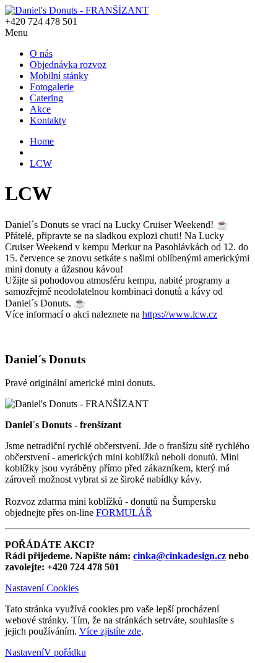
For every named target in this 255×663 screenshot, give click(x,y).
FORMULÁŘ (124, 512)
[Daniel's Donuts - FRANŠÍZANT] (77, 10)
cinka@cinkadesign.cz (179, 556)
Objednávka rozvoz (68, 64)
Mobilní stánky (59, 75)
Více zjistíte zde (110, 631)
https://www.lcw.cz (179, 314)
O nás (41, 53)
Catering (46, 98)
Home (42, 141)
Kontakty (48, 120)
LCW (41, 163)
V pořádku (65, 652)
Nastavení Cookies (42, 588)
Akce (40, 109)
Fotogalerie (52, 87)
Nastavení (24, 652)
